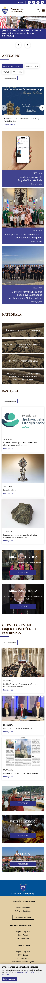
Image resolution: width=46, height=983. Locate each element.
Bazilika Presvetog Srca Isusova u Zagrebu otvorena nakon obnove (20, 685)
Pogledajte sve (10, 78)
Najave (6, 72)
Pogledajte (23, 572)
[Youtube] (42, 2)
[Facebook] (29, 2)
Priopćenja (18, 72)
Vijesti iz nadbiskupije (12, 66)
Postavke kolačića (22, 972)
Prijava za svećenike (23, 917)
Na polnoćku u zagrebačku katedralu (18, 728)
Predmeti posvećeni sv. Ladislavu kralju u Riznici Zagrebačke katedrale (20, 536)
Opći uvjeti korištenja (23, 911)
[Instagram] (38, 2)
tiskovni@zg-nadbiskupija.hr (23, 961)
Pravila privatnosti (23, 908)
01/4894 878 (24, 958)
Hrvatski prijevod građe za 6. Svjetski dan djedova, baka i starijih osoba (20, 443)
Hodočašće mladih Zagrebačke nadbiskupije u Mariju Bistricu (23, 119)
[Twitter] (33, 2)
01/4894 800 (24, 938)
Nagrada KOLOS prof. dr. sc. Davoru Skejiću (20, 773)
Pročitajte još (8, 124)
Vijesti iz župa (32, 66)
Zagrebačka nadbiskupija (18, 10)
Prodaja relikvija (9, 490)
